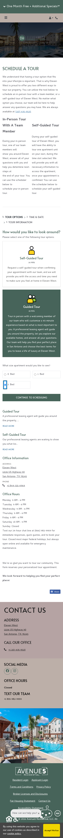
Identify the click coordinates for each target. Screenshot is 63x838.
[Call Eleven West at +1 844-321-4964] (57, 18)
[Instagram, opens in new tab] (14, 671)
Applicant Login (40, 780)
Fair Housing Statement (22, 801)
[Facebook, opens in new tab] (7, 671)
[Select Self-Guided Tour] (31, 264)
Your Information (20, 222)
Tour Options (14, 217)
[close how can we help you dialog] (39, 813)
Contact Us (44, 801)
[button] (31, 6)
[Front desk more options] (58, 813)
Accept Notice (52, 830)
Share (56, 591)
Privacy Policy (43, 787)
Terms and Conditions (21, 787)
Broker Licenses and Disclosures (30, 794)
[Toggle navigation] (6, 18)
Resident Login (20, 780)
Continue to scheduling (31, 397)
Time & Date (36, 217)
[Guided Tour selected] (31, 323)
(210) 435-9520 (23, 112)
